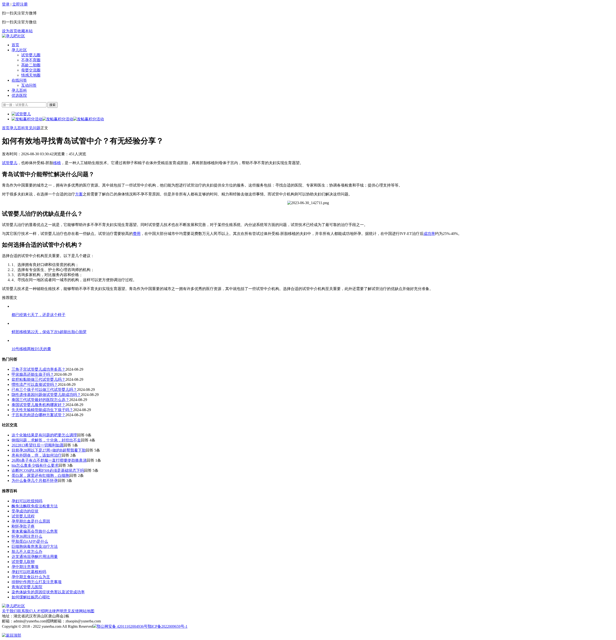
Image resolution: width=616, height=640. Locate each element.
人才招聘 (40, 611)
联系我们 (25, 611)
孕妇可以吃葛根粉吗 (29, 572)
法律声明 (56, 611)
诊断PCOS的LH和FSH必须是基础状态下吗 (48, 470)
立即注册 (20, 4)
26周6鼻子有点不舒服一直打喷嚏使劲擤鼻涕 (49, 460)
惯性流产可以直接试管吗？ (35, 384)
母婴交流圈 (30, 70)
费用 (137, 234)
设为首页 (9, 31)
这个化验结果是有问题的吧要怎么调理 (44, 435)
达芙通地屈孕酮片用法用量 (35, 557)
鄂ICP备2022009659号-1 (167, 626)
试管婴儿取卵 (23, 562)
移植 (57, 163)
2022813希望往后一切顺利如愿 (38, 445)
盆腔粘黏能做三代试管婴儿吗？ (38, 379)
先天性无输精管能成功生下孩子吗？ (42, 410)
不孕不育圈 (30, 60)
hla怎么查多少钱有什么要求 (35, 465)
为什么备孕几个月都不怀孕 (35, 480)
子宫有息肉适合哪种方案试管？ (38, 415)
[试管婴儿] (13, 36)
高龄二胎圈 (30, 65)
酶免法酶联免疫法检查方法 (35, 506)
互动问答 (29, 85)
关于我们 (9, 611)
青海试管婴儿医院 (27, 587)
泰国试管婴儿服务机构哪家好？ (38, 405)
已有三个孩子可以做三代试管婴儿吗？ (44, 390)
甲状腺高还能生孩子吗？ (33, 374)
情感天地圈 (30, 75)
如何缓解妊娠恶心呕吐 (31, 597)
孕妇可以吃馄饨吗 (27, 501)
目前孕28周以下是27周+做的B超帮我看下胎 (49, 450)
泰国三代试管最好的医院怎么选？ (40, 400)
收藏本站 (25, 31)
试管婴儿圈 (30, 55)
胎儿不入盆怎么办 (27, 551)
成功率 (429, 234)
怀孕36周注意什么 (27, 536)
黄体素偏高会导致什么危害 (35, 531)
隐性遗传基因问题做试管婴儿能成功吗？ (46, 395)
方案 (79, 194)
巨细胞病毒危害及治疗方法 (35, 546)
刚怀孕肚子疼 (23, 526)
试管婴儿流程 (23, 516)
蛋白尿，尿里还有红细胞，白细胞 (40, 475)
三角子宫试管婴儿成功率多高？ (38, 369)
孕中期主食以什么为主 (31, 577)
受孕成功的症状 (25, 511)
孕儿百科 (19, 90)
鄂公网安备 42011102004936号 (122, 626)
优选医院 (19, 95)
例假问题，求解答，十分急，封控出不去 (46, 440)
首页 (15, 45)
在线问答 (19, 80)
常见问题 (32, 128)
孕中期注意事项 (25, 567)
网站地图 (86, 611)
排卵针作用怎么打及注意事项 (37, 582)
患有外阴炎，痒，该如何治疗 (37, 455)
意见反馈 (71, 611)
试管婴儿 (9, 163)
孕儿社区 (19, 50)
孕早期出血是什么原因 (31, 521)
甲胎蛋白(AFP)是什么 (30, 541)
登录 (6, 4)
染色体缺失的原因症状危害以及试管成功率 (48, 592)
